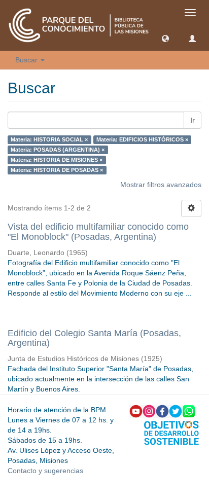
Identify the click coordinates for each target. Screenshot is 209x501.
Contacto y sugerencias (45, 471)
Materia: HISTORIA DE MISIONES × (56, 160)
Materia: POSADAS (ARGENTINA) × (57, 150)
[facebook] (162, 411)
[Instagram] (149, 411)
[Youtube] (136, 411)
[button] (165, 38)
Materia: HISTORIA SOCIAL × (49, 139)
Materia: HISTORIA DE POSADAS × (57, 170)
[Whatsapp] (188, 411)
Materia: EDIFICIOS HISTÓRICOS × (142, 139)
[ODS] (171, 432)
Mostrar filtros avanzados (160, 185)
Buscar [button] (27, 60)
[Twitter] (175, 411)
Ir (192, 120)
